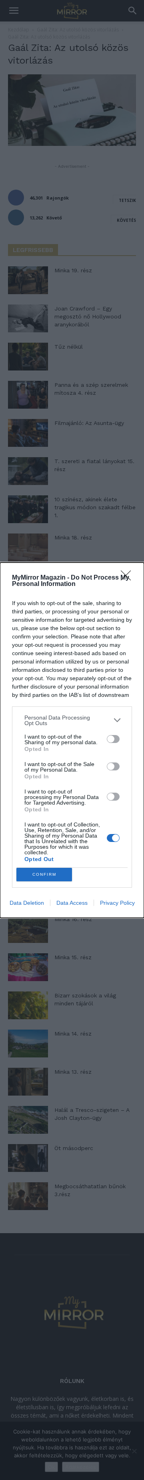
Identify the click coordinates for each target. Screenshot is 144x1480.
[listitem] (72, 720)
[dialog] (72, 740)
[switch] (113, 739)
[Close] (128, 578)
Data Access (72, 903)
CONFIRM (44, 874)
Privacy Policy (117, 903)
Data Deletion (27, 903)
